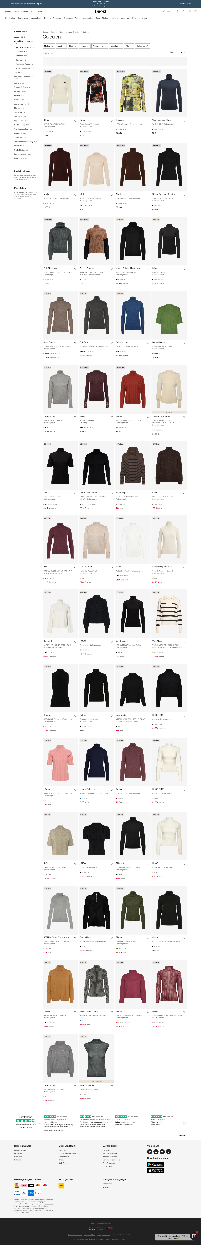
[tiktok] (168, 1151)
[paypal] (38, 1193)
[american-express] (31, 1193)
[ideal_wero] (17, 1186)
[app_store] (155, 1170)
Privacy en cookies (103, 1235)
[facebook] (149, 1151)
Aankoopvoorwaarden (75, 1235)
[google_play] (155, 1164)
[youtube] (162, 1151)
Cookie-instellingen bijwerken (121, 1235)
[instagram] (156, 1151)
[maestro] (45, 1186)
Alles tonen (182, 1135)
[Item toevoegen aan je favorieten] (75, 120)
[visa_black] (31, 1186)
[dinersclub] (24, 1193)
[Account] (177, 11)
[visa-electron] (17, 1193)
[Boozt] (100, 11)
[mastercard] (38, 1186)
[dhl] (61, 1186)
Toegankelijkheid (89, 1235)
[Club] (183, 11)
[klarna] (24, 1186)
